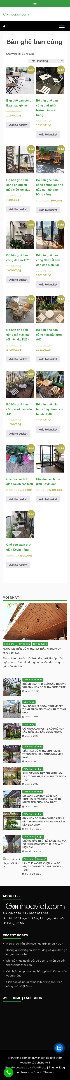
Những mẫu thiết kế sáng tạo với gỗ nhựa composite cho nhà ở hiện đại (44, 844)
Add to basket (18, 125)
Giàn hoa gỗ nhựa (33, 679)
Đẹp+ (40, 836)
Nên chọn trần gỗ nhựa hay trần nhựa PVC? (32, 649)
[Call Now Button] (8, 1072)
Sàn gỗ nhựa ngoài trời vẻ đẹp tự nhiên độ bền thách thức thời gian (44, 709)
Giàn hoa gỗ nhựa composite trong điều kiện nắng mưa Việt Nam (42, 754)
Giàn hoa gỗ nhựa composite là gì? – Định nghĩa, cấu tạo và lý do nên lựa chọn (44, 821)
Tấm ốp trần (24, 643)
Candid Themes (44, 1072)
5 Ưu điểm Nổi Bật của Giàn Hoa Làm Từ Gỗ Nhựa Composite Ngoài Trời (44, 776)
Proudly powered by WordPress (26, 1067)
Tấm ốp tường (40, 643)
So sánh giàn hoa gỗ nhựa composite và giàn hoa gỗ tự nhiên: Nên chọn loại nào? (41, 799)
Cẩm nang (9, 643)
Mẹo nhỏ (41, 859)
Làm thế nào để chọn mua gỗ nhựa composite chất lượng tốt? (41, 866)
